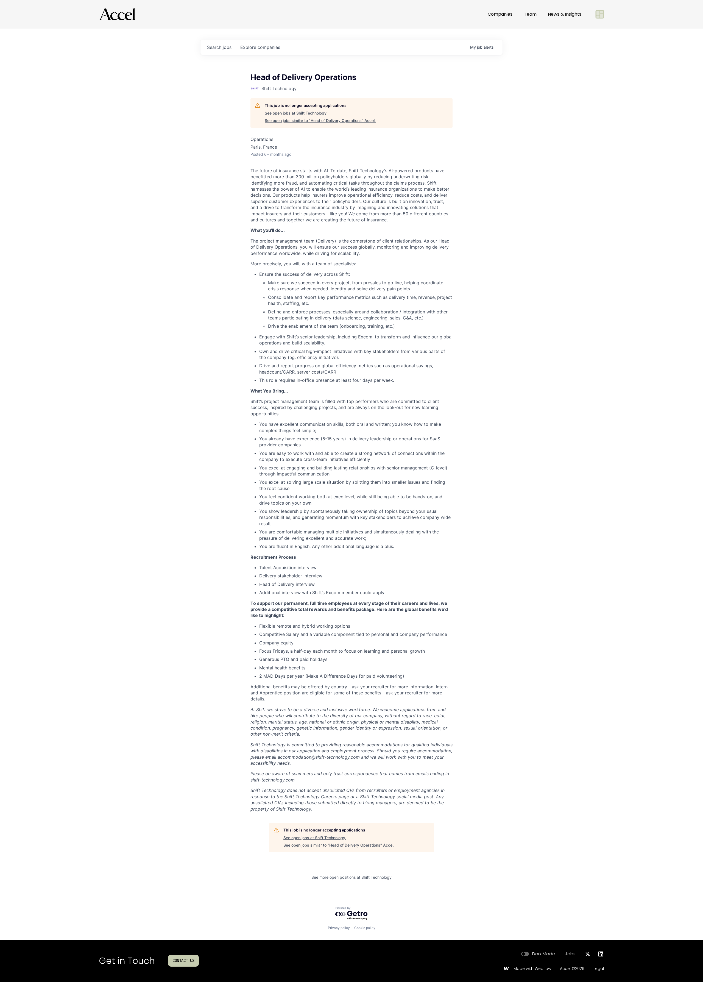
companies (260, 47)
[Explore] (599, 14)
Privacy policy (339, 928)
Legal (598, 968)
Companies (500, 14)
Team (530, 14)
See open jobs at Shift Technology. (296, 113)
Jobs (570, 954)
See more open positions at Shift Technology (351, 877)
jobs (219, 47)
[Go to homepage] (117, 14)
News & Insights (564, 14)
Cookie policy (364, 928)
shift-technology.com (272, 780)
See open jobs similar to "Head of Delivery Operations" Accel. (320, 120)
